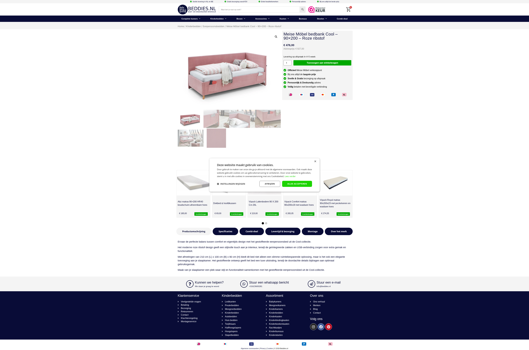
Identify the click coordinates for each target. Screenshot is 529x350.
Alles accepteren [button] (297, 183)
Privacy (263, 348)
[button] (276, 36)
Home (181, 26)
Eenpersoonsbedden (213, 26)
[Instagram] (313, 326)
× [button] (315, 161)
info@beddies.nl (324, 286)
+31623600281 (255, 286)
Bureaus (303, 19)
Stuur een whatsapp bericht (269, 282)
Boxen (240, 19)
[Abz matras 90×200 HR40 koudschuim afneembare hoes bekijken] (193, 182)
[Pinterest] (328, 326)
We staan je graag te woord (207, 286)
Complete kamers (189, 19)
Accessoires (261, 19)
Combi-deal (342, 19)
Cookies (270, 348)
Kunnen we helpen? (209, 282)
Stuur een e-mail (329, 282)
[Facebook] (321, 326)
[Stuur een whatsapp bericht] (244, 284)
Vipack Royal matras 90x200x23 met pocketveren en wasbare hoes (335, 203)
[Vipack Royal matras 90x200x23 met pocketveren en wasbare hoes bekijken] (335, 182)
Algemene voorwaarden (250, 348)
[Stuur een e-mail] (311, 284)
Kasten (283, 19)
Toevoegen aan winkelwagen (322, 62)
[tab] (193, 231)
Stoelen (320, 19)
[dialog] (264, 175)
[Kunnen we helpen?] (190, 284)
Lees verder (290, 176)
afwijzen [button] (270, 183)
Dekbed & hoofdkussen (224, 203)
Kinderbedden (217, 19)
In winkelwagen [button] (201, 214)
